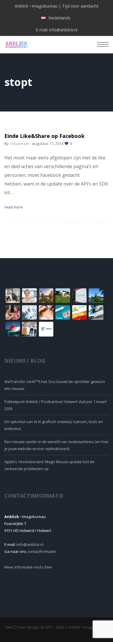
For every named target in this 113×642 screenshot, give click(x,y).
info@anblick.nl (63, 30)
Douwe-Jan (20, 143)
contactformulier (41, 551)
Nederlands (59, 18)
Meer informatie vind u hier (28, 567)
